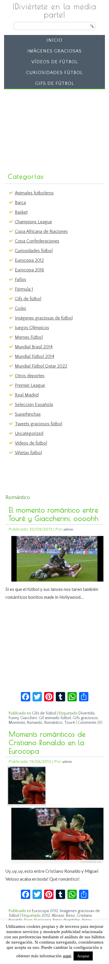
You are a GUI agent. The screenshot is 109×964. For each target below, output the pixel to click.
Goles (20, 308)
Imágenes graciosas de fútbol (44, 318)
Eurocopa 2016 (29, 270)
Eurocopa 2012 (29, 260)
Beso (70, 915)
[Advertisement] (50, 128)
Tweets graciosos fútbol (38, 423)
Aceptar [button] (83, 956)
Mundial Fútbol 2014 (34, 356)
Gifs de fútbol (54, 83)
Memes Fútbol (29, 337)
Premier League (30, 385)
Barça (20, 202)
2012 (46, 915)
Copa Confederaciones (37, 241)
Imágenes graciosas (54, 51)
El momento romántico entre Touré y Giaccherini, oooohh (54, 514)
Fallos (20, 279)
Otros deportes (29, 375)
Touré (69, 722)
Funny (14, 718)
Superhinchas (28, 414)
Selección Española (34, 404)
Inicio (54, 40)
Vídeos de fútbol (54, 61)
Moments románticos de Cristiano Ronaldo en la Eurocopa (47, 742)
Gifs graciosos (85, 718)
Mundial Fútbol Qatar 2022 (41, 366)
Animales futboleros (34, 193)
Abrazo (58, 915)
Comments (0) (90, 722)
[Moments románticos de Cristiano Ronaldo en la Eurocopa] (26, 803)
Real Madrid (27, 395)
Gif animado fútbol (55, 718)
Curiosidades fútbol (54, 72)
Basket (21, 212)
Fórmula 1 (24, 289)
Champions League (33, 221)
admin (68, 529)
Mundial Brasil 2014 (34, 347)
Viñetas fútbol (28, 452)
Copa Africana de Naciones (41, 231)
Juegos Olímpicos (32, 327)
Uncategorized (29, 433)
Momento (17, 722)
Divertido (86, 713)
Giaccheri (28, 718)
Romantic (35, 722)
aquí (67, 956)
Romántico (53, 722)
